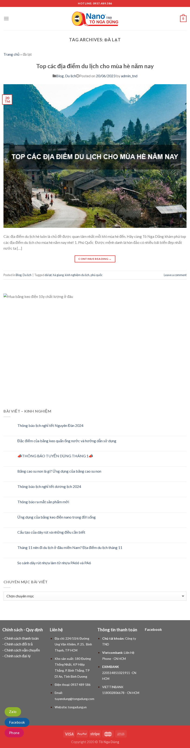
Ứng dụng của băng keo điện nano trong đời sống (56, 517)
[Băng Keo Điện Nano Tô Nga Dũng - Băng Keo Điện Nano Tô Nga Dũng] (95, 18)
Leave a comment (175, 275)
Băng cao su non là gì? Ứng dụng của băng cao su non (59, 471)
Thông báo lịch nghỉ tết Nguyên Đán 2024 (50, 425)
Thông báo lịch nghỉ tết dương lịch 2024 (49, 486)
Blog (60, 76)
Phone (14, 733)
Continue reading (95, 259)
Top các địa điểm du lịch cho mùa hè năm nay (95, 65)
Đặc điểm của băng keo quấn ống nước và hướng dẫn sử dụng (66, 440)
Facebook (17, 722)
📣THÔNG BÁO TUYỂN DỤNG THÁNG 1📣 (55, 456)
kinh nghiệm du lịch (77, 275)
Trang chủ (11, 54)
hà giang (58, 275)
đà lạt (48, 275)
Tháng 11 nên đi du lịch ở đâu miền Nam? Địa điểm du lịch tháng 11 (69, 547)
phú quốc (96, 275)
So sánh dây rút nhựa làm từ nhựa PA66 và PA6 (54, 563)
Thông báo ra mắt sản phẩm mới (43, 502)
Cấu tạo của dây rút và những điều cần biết (51, 532)
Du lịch (70, 76)
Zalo (13, 711)
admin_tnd (129, 76)
